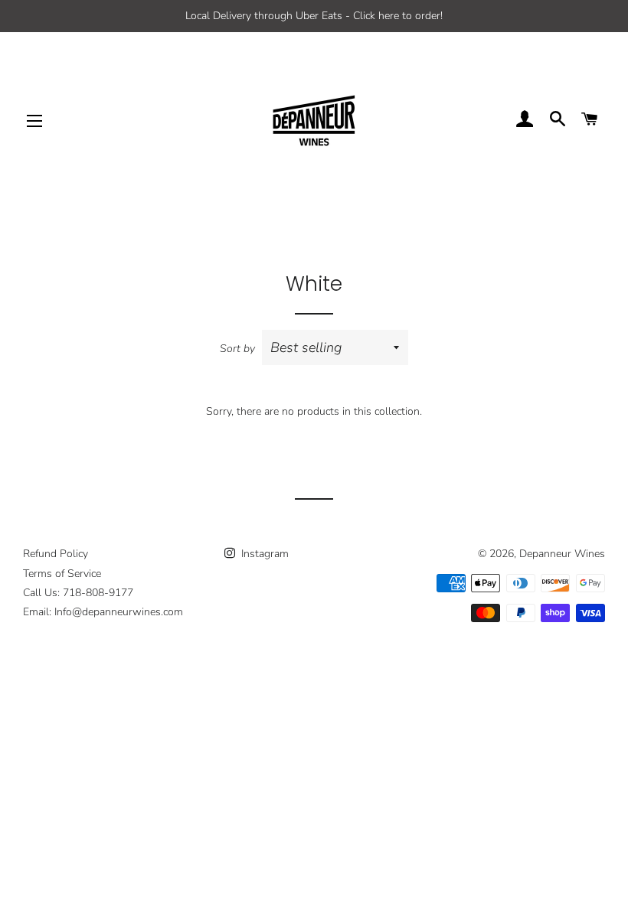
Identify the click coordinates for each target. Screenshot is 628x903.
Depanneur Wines (562, 553)
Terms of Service (62, 573)
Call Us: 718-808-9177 (78, 592)
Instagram (263, 553)
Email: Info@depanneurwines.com (103, 612)
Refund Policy (55, 553)
